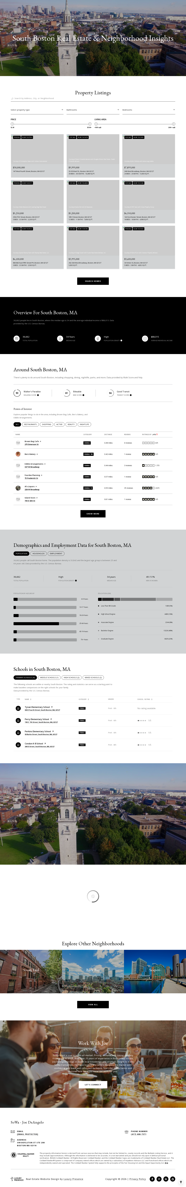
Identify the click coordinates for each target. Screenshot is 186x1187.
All (18, 424)
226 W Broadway (32, 489)
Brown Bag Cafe (32, 441)
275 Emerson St (32, 444)
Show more (93, 513)
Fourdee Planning (32, 475)
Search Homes (93, 281)
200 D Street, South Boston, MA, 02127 (39, 746)
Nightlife (85, 424)
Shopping (47, 424)
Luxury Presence (73, 1179)
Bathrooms (72, 110)
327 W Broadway (32, 467)
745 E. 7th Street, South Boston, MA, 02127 (41, 722)
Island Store (30, 498)
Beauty (72, 424)
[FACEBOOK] (152, 1179)
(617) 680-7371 (138, 1134)
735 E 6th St (30, 501)
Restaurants (31, 424)
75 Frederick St (31, 478)
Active (60, 424)
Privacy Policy (137, 1179)
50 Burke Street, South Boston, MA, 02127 (41, 734)
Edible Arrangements (34, 464)
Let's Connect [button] (93, 1084)
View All (93, 1004)
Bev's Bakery (30, 454)
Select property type (20, 110)
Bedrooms (127, 110)
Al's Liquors (30, 486)
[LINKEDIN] (165, 1179)
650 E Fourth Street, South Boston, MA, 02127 (42, 710)
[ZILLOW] (172, 1179)
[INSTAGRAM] (159, 1179)
